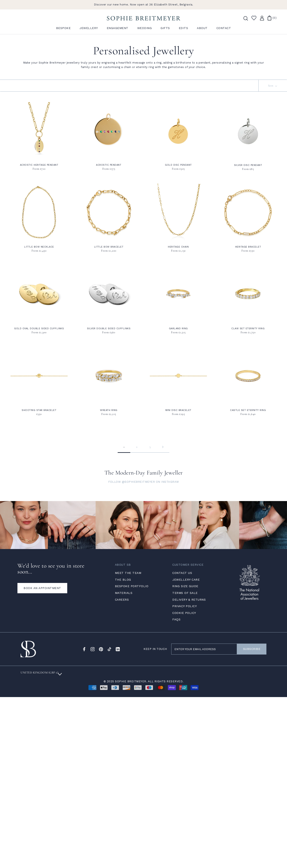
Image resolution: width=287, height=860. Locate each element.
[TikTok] (109, 649)
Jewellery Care (186, 579)
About (202, 28)
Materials (124, 593)
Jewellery (88, 28)
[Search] (245, 18)
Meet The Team (128, 573)
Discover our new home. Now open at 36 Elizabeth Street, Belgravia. (143, 4)
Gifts (165, 28)
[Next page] (162, 447)
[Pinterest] (101, 649)
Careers (122, 599)
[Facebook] (84, 649)
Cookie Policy (184, 613)
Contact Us (182, 573)
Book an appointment (42, 588)
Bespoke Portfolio (132, 586)
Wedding (144, 28)
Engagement (117, 28)
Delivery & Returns (189, 599)
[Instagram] (93, 649)
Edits (183, 28)
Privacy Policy (184, 606)
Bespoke (63, 28)
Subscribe (252, 649)
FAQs (176, 619)
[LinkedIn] (118, 649)
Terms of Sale (185, 593)
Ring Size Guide (185, 586)
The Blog (123, 579)
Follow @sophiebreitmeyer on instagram (143, 481)
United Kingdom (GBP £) (39, 672)
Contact (223, 28)
